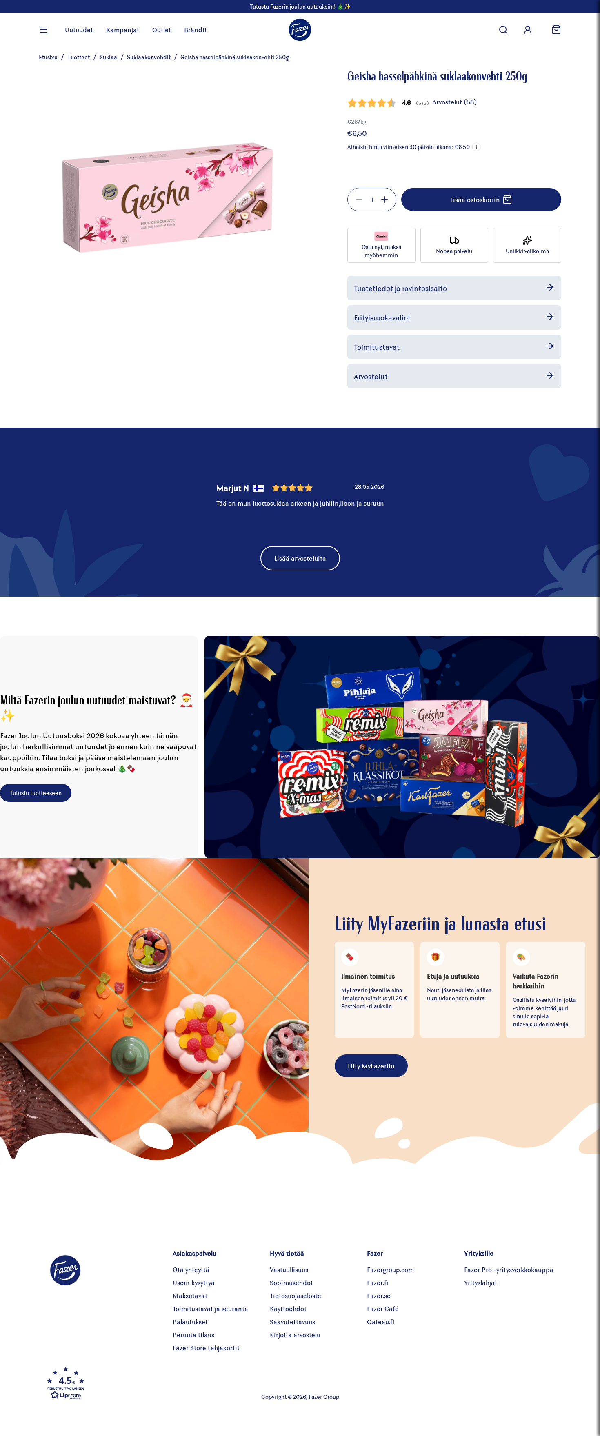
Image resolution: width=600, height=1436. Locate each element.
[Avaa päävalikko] (44, 30)
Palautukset (190, 1321)
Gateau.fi (380, 1321)
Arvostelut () (454, 102)
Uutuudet (79, 29)
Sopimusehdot (291, 1282)
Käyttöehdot (288, 1308)
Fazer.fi (377, 1282)
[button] (476, 147)
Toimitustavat (377, 346)
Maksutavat (190, 1295)
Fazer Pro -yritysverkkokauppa (508, 1269)
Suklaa (108, 56)
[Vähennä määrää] (359, 199)
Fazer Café (383, 1308)
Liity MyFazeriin (371, 1066)
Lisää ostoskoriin (475, 199)
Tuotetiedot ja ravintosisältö (400, 288)
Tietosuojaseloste (295, 1295)
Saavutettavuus (292, 1321)
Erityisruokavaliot (382, 317)
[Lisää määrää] (384, 199)
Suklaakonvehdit (149, 56)
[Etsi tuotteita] (503, 29)
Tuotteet (78, 56)
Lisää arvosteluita (300, 558)
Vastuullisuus (289, 1269)
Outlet (161, 29)
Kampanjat (122, 29)
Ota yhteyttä (191, 1269)
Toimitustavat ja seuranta (210, 1308)
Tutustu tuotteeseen (36, 792)
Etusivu (48, 56)
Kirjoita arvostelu (295, 1334)
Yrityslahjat (480, 1282)
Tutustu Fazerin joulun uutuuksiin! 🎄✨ (300, 6)
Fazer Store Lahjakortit (206, 1348)
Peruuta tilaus (193, 1334)
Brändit (195, 29)
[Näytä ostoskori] (553, 30)
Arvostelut (371, 376)
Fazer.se (379, 1295)
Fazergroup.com (390, 1269)
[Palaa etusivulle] (300, 30)
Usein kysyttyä (194, 1282)
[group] (371, 199)
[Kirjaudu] (527, 29)
